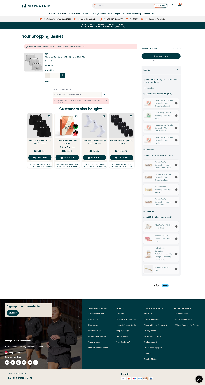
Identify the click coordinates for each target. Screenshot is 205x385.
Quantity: (49, 70)
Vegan (117, 14)
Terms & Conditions (152, 336)
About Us (148, 314)
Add (105, 94)
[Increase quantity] (62, 75)
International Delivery (97, 336)
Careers (147, 353)
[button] (199, 379)
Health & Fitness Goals (126, 325)
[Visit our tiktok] (18, 362)
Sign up (13, 313)
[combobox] (130, 6)
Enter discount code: (62, 89)
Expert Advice (150, 14)
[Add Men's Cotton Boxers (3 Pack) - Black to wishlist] (49, 116)
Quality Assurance (152, 319)
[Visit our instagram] (7, 362)
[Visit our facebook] (12, 362)
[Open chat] (35, 362)
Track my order (94, 342)
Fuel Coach (161, 6)
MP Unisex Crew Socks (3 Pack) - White (94, 141)
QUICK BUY (42, 158)
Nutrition (62, 14)
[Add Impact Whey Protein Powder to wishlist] (76, 116)
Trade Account (150, 342)
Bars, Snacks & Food (102, 14)
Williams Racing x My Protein (187, 325)
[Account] (172, 5)
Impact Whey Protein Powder (67, 141)
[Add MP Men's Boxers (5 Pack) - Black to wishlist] (131, 116)
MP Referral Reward (183, 319)
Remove (48, 82)
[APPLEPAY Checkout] (156, 285)
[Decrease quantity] (47, 75)
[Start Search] (95, 6)
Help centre (93, 325)
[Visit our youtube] (24, 362)
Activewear (74, 14)
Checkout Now (161, 56)
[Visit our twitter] (30, 362)
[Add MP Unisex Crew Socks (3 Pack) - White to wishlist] (103, 116)
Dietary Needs (122, 336)
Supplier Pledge (150, 359)
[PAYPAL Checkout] (165, 285)
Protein (52, 14)
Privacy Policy (150, 331)
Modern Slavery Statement (155, 325)
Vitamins (87, 14)
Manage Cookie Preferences (18, 341)
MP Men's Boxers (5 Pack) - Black (121, 141)
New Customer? (123, 342)
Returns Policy (94, 331)
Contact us (93, 319)
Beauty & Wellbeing (132, 14)
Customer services (96, 314)
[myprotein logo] (36, 5)
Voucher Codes (181, 314)
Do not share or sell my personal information (25, 347)
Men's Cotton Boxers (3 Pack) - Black (40, 141)
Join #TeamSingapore (153, 348)
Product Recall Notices (98, 348)
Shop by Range (122, 331)
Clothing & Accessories (126, 319)
